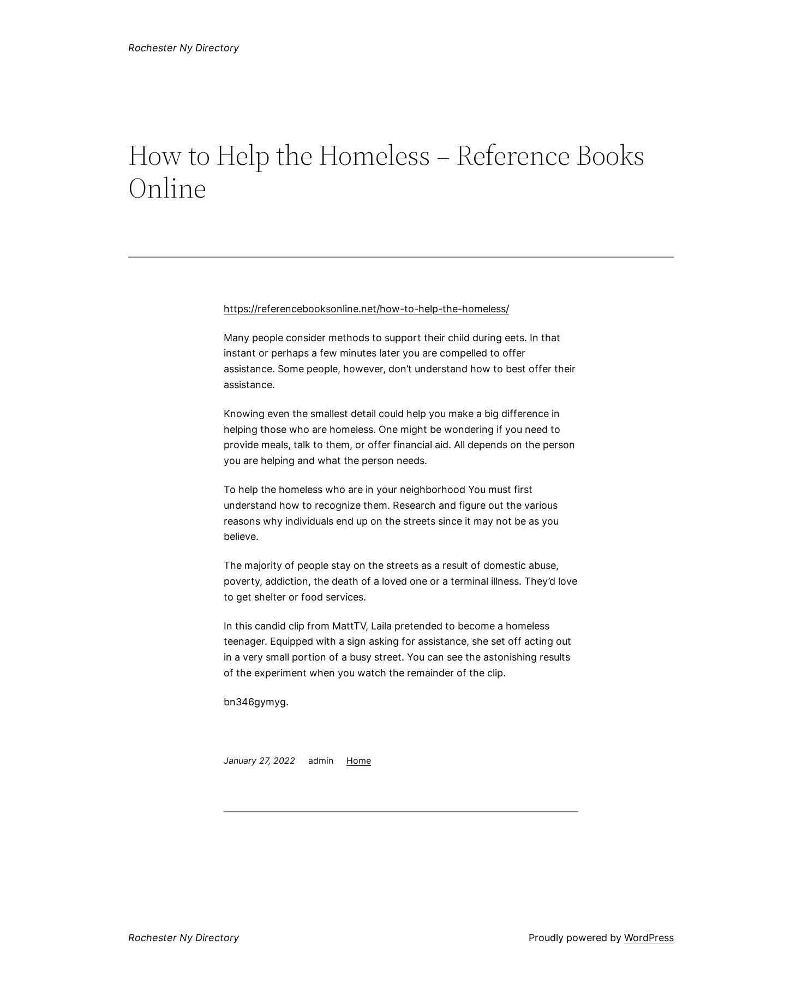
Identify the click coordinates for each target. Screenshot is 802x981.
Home (358, 760)
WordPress (649, 937)
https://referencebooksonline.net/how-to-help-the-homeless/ (366, 308)
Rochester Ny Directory (183, 47)
